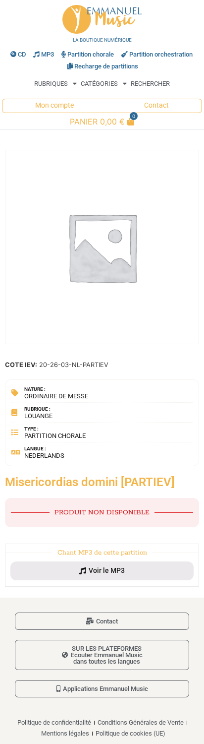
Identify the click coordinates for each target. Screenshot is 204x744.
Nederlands (44, 455)
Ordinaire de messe (56, 396)
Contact (156, 105)
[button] (102, 570)
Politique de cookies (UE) (130, 733)
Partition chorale (90, 54)
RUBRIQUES (51, 83)
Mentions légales (65, 733)
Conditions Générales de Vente (141, 722)
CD (22, 54)
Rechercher (150, 83)
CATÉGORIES (99, 83)
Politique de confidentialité (54, 722)
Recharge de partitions (106, 66)
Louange (38, 416)
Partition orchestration (161, 54)
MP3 (47, 54)
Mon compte (54, 105)
